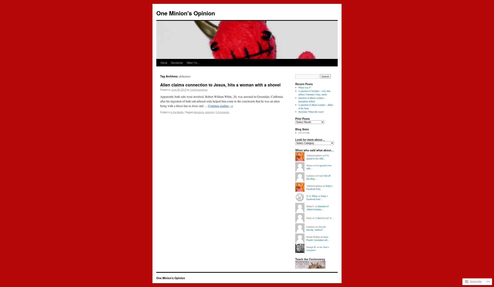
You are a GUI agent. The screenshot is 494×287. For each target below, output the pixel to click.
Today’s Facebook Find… (319, 187)
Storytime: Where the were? (311, 111)
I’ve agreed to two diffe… (317, 157)
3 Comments (222, 112)
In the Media (177, 112)
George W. (311, 247)
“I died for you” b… (324, 217)
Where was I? (304, 87)
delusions (199, 112)
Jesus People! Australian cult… (318, 238)
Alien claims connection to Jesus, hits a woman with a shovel (220, 85)
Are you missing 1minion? (316, 228)
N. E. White (311, 195)
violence (209, 112)
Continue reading (220, 106)
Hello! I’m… (193, 62)
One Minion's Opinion (185, 13)
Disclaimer (177, 62)
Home (164, 62)
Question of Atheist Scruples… (317, 208)
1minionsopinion (199, 89)
